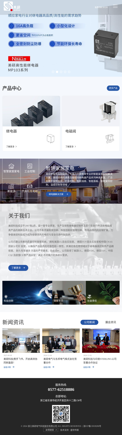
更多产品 (113, 88)
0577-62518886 (61, 389)
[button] (53, 72)
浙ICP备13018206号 (92, 426)
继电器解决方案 (56, 194)
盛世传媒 (74, 430)
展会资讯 (110, 322)
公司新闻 (89, 322)
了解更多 (16, 268)
